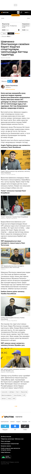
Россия (24, 421)
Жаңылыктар (24, 392)
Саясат (12, 421)
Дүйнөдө (12, 392)
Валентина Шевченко (7, 395)
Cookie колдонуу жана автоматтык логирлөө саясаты (10, 449)
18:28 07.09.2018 (5, 58)
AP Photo (4, 78)
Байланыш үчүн (19, 439)
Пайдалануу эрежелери (7, 439)
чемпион (4, 398)
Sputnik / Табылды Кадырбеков (9, 218)
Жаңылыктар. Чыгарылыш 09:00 (9, 26)
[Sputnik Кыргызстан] (5, 13)
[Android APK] (6, 457)
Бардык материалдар (10, 89)
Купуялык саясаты (6, 446)
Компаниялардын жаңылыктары (10, 443)
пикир (9, 398)
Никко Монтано (17, 395)
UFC (24, 395)
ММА (14, 398)
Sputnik (4, 174)
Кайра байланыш (5, 452)
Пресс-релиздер (5, 441)
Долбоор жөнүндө (6, 436)
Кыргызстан (4, 392)
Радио (18, 421)
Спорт (17, 392)
